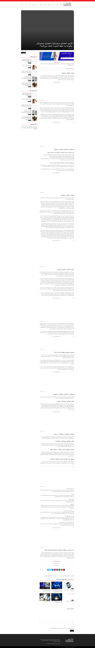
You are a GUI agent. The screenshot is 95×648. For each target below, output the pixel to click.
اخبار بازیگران (31, 126)
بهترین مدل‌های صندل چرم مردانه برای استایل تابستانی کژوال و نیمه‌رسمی (26, 84)
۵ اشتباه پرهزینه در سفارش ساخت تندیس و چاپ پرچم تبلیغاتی (26, 72)
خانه (73, 9)
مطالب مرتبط (70, 579)
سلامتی (46, 4)
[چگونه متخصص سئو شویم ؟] (68, 597)
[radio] (58, 62)
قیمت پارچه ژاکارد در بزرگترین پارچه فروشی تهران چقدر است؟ (26, 78)
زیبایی (30, 4)
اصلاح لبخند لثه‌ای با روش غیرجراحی (50, 575)
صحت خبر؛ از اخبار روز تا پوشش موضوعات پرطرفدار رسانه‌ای (46, 590)
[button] (22, 4)
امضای (62, 555)
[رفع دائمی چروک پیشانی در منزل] (34, 67)
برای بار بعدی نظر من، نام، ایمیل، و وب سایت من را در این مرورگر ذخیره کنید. (61, 628)
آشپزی (57, 4)
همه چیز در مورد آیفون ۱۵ (46, 601)
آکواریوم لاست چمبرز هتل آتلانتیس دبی (67, 575)
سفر (53, 4)
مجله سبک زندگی (26, 126)
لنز (26, 4)
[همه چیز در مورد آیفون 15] (44, 597)
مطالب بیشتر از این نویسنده (61, 579)
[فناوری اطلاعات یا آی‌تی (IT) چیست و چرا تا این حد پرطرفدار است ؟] (56, 597)
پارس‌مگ (51, 78)
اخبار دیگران (48, 588)
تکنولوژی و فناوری (69, 9)
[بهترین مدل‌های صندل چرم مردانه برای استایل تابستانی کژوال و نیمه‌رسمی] (34, 84)
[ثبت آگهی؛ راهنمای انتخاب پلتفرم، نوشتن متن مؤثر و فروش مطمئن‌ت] (34, 61)
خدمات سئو (35, 126)
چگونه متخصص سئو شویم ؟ (70, 601)
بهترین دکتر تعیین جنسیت (28, 127)
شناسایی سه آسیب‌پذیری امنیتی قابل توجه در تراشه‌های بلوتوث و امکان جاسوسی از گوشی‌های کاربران (57, 590)
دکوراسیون (34, 4)
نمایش (67, 68)
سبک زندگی (49, 4)
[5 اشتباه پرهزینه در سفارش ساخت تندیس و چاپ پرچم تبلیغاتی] (34, 72)
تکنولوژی (41, 4)
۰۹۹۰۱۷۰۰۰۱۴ (48, 643)
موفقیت (61, 4)
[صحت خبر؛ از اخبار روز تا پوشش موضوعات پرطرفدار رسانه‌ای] (44, 585)
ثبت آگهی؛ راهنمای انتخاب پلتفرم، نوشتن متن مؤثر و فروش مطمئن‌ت (26, 60)
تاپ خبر (72, 588)
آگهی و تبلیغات (62, 0)
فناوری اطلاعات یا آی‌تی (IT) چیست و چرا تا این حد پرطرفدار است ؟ (57, 602)
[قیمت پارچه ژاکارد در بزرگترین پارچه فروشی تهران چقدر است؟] (34, 78)
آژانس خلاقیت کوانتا (63, 647)
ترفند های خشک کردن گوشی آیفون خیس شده (69, 590)
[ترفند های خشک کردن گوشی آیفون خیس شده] (68, 585)
